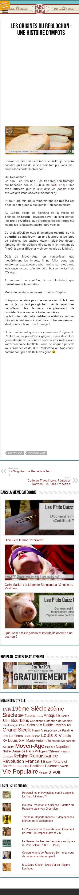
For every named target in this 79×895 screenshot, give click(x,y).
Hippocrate (50, 730)
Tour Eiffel (23, 766)
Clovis (22, 725)
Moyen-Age (15, 453)
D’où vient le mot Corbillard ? (24, 540)
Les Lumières (13, 736)
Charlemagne (10, 725)
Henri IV (37, 730)
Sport (49, 761)
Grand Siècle (17, 730)
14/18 (7, 709)
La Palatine (65, 730)
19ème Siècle (29, 709)
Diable (48, 725)
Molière (56, 740)
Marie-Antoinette (38, 740)
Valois (64, 766)
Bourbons (20, 720)
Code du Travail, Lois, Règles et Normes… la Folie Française (49, 480)
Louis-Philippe (32, 736)
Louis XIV (51, 735)
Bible (6, 720)
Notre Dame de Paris (18, 751)
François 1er (62, 725)
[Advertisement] (39, 81)
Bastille (65, 716)
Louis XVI (16, 740)
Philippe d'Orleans (47, 751)
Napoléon (63, 746)
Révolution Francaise (24, 761)
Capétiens (36, 720)
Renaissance (43, 755)
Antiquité (52, 715)
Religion (21, 756)
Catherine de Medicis (58, 720)
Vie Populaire (37, 453)
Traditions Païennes (44, 766)
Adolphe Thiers (35, 716)
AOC (54, 185)
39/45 (22, 715)
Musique (50, 747)
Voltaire (43, 772)
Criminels (34, 725)
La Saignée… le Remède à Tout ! (30, 471)
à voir (54, 772)
